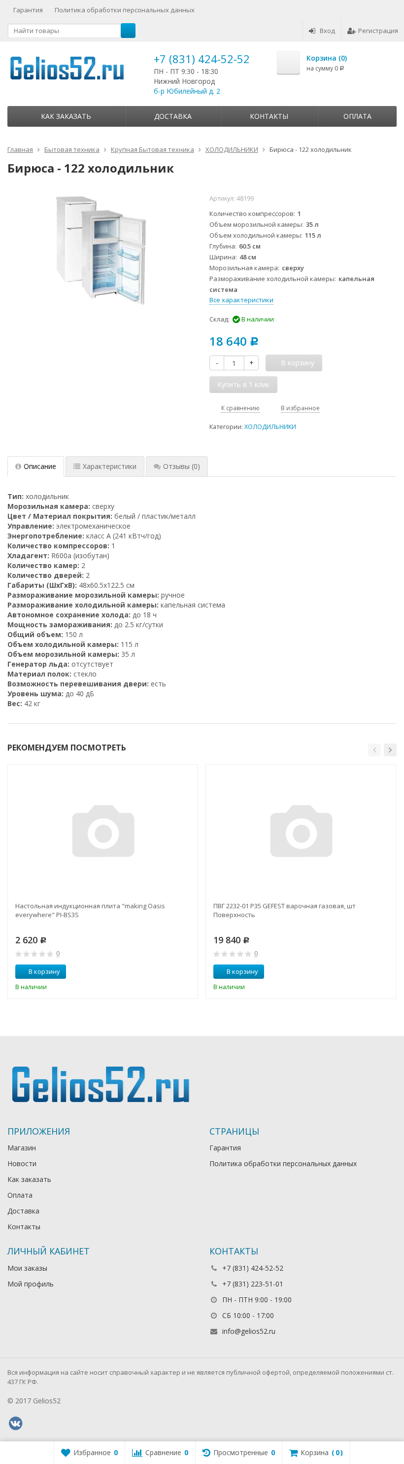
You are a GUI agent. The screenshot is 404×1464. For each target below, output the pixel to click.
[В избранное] (187, 971)
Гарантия (28, 9)
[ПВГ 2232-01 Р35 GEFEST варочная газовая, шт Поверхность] (301, 833)
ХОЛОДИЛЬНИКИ (270, 427)
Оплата (357, 116)
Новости (21, 1163)
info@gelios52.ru (248, 1331)
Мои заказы (27, 1268)
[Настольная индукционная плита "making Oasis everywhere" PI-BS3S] (103, 833)
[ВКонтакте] (15, 1423)
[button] (374, 750)
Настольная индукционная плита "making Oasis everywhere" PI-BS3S (90, 910)
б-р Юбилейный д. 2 (187, 91)
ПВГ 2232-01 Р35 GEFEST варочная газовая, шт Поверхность (284, 910)
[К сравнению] (172, 971)
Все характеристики (241, 299)
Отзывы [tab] (181, 466)
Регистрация (378, 30)
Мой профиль (30, 1283)
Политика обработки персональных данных (125, 9)
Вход (327, 30)
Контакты (269, 116)
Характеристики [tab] (109, 466)
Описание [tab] (40, 466)
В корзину (44, 971)
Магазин (21, 1147)
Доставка (173, 116)
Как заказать (66, 116)
